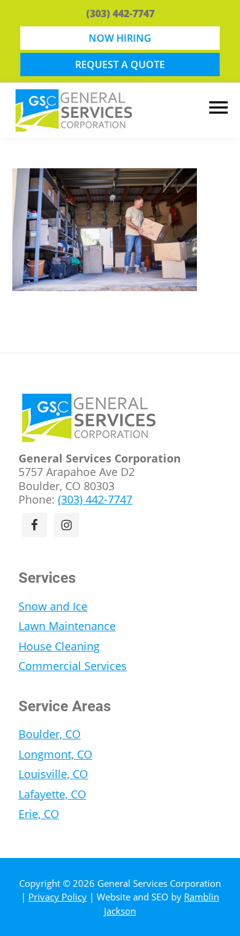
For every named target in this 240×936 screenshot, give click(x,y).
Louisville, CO (53, 773)
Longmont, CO (55, 754)
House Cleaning (59, 646)
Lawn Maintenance (67, 625)
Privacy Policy (57, 897)
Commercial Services (72, 665)
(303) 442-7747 (120, 13)
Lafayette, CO (52, 794)
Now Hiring (120, 38)
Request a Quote (120, 64)
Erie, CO (38, 813)
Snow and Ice (52, 606)
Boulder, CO (49, 734)
